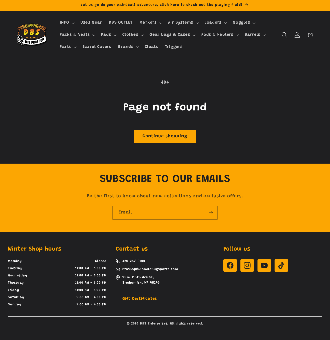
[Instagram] (247, 265)
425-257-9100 (133, 261)
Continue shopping (165, 136)
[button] (66, 23)
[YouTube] (264, 265)
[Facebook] (230, 265)
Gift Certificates (139, 299)
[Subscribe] (211, 213)
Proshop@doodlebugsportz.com (150, 269)
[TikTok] (281, 265)
